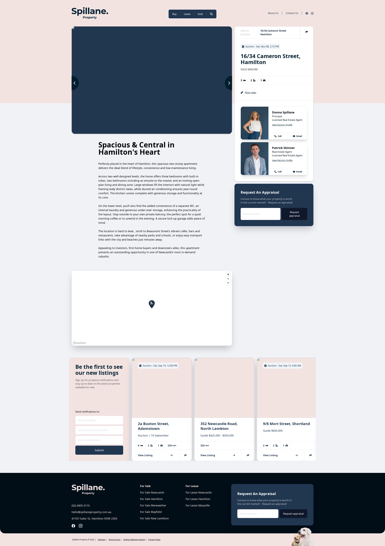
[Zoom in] (228, 274)
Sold (200, 14)
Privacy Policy (154, 539)
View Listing (145, 455)
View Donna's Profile (282, 124)
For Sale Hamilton (151, 499)
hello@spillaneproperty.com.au (91, 512)
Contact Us (292, 13)
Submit (99, 450)
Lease (187, 14)
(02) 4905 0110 (81, 505)
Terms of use (114, 539)
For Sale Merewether (153, 505)
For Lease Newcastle (199, 492)
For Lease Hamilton (198, 499)
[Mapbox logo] (79, 343)
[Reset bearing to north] (228, 283)
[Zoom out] (228, 279)
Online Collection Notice (134, 539)
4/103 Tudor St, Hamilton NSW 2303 (94, 518)
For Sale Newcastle (152, 492)
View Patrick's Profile (282, 160)
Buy (174, 14)
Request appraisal (294, 213)
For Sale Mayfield (151, 512)
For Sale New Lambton (154, 518)
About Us (273, 13)
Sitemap (101, 539)
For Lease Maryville (198, 505)
